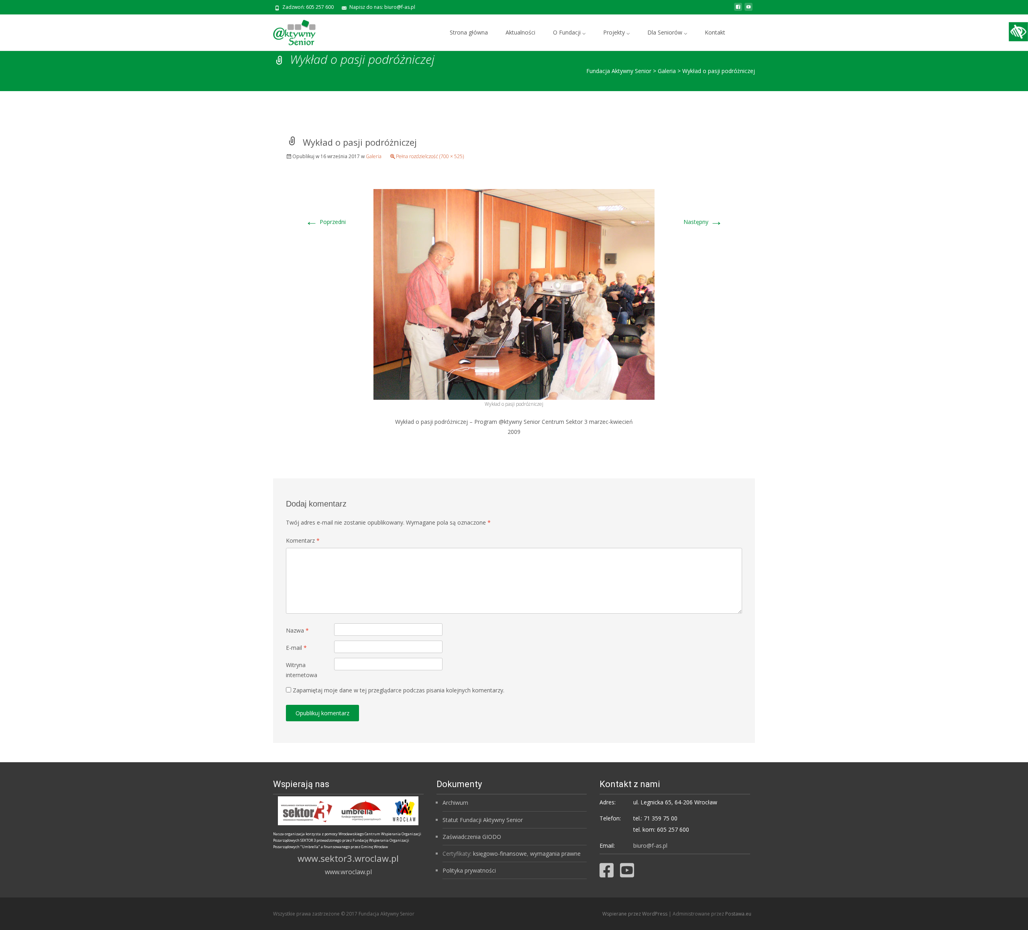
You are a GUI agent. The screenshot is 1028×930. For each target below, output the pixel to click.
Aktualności (520, 32)
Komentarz (303, 540)
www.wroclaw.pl (348, 871)
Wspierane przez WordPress (635, 913)
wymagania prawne (555, 853)
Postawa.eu (738, 913)
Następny (703, 222)
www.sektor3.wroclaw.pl (348, 858)
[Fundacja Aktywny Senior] (288, 30)
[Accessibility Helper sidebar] (1018, 31)
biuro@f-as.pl (650, 845)
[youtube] (748, 10)
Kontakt (715, 32)
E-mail (296, 647)
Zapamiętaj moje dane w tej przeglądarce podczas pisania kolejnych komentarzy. (398, 690)
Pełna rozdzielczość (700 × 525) (430, 156)
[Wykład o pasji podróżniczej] (514, 293)
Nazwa (297, 630)
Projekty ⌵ (616, 32)
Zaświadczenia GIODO (472, 836)
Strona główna (469, 32)
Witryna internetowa (301, 670)
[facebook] (738, 10)
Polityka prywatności (469, 870)
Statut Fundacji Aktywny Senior (483, 820)
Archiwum (455, 802)
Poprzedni (325, 222)
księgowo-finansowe (500, 853)
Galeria (373, 156)
